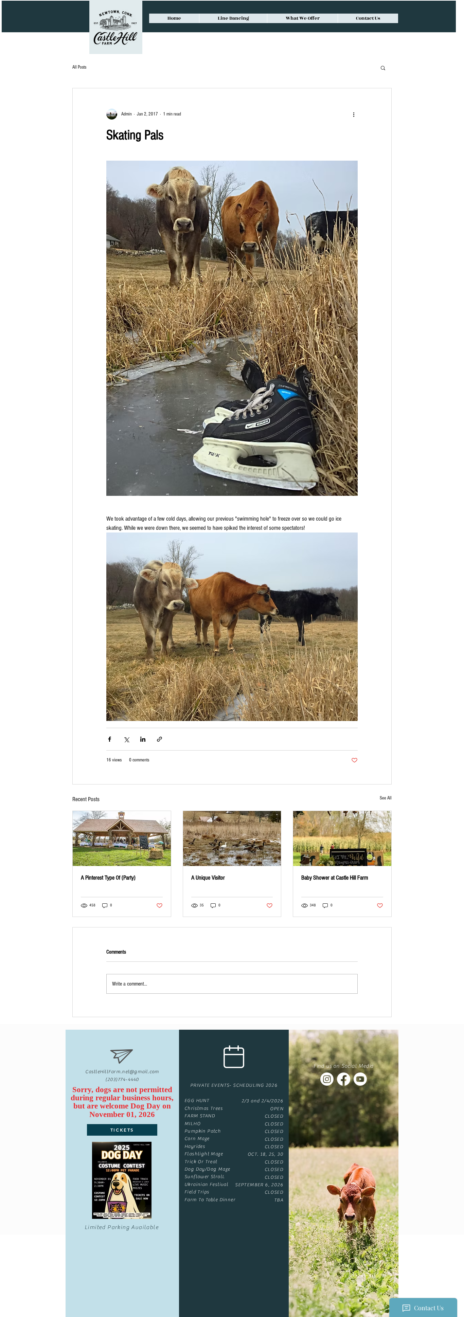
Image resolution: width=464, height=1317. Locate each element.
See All (386, 798)
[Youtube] (360, 1079)
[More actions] (354, 114)
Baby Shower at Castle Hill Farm (334, 877)
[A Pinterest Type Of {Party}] (122, 838)
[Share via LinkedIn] (143, 739)
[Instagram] (327, 1079)
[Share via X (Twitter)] (126, 739)
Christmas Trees (203, 1108)
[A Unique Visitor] (232, 838)
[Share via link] (159, 739)
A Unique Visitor (208, 877)
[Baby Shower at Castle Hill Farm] (342, 838)
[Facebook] (343, 1079)
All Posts (79, 67)
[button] (383, 67)
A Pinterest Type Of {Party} (108, 877)
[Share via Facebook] (109, 739)
